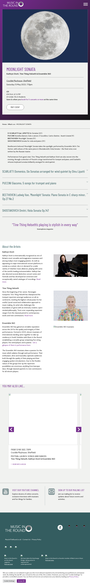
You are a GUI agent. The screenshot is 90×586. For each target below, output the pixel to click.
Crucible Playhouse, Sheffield (18, 81)
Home (4, 124)
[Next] (78, 429)
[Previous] (11, 429)
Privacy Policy (36, 539)
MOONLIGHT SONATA (23, 124)
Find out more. (49, 560)
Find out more (8, 564)
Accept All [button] (21, 581)
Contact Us (26, 539)
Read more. (28, 315)
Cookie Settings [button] (9, 581)
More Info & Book (19, 464)
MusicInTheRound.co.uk (13, 539)
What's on (11, 124)
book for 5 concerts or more (32, 99)
